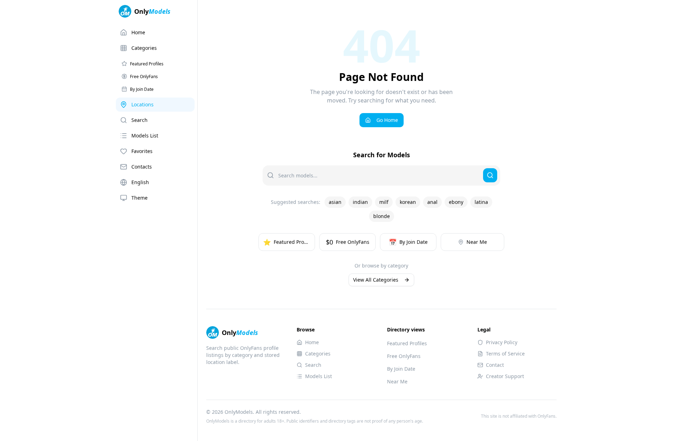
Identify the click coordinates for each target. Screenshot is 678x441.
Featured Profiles (407, 343)
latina (481, 202)
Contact (495, 364)
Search (139, 120)
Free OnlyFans (404, 356)
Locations (142, 104)
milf (383, 202)
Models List (144, 135)
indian (360, 202)
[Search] (490, 175)
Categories (144, 48)
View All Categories (375, 279)
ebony (456, 202)
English (140, 182)
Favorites (142, 151)
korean (408, 202)
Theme (139, 197)
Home (138, 32)
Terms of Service (505, 353)
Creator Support (505, 376)
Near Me (397, 381)
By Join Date (401, 368)
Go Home (387, 120)
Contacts (141, 166)
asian (335, 202)
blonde (381, 216)
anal (432, 202)
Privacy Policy (501, 342)
